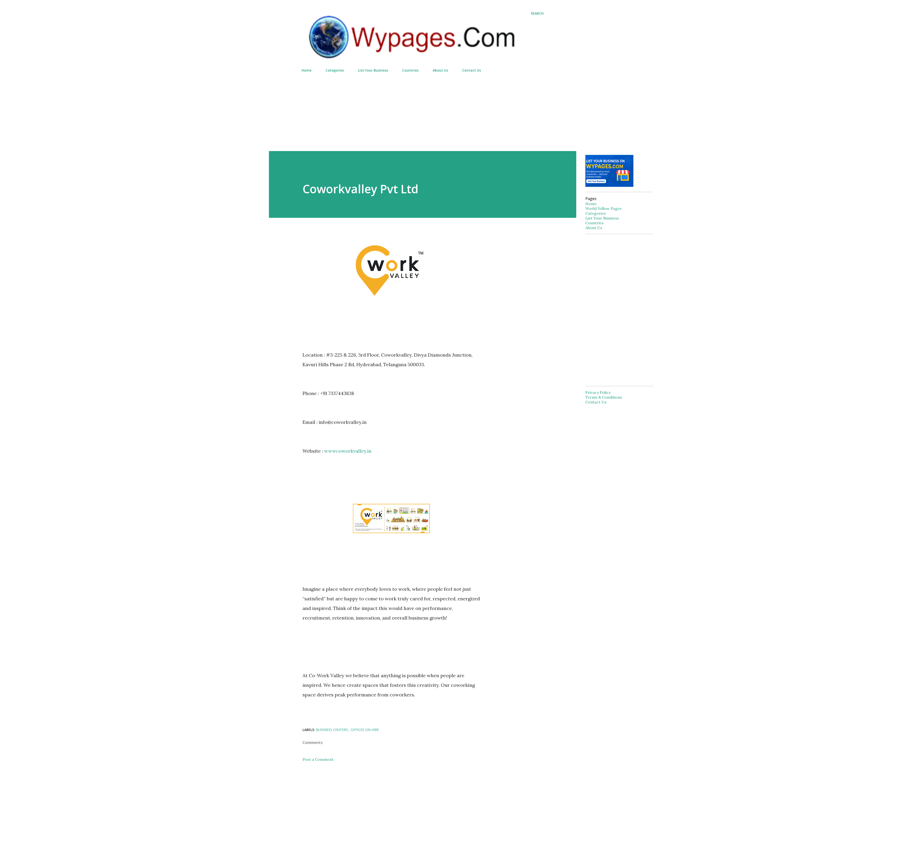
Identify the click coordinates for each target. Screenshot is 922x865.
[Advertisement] (423, 109)
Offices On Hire (365, 729)
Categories (335, 70)
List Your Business (373, 70)
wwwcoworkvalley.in (347, 451)
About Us (440, 70)
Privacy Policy (598, 392)
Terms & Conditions (603, 397)
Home (306, 70)
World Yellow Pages (603, 208)
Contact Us (471, 70)
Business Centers (332, 729)
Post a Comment (318, 759)
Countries (410, 70)
